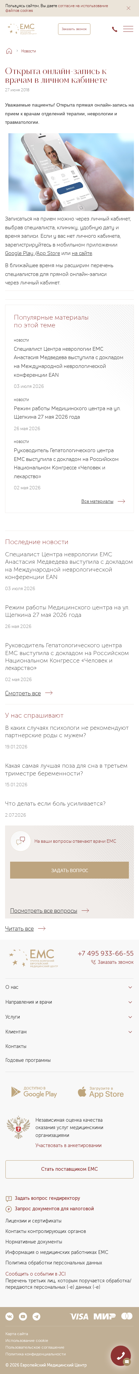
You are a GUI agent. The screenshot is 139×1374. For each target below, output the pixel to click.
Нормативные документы (33, 1242)
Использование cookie (26, 1340)
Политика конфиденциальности (35, 1354)
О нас (12, 987)
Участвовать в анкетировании (68, 1145)
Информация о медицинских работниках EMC (56, 1252)
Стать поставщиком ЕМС (69, 1169)
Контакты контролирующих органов (45, 1231)
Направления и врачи (28, 1002)
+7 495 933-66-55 (106, 953)
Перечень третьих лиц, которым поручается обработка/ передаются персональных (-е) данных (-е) (68, 1284)
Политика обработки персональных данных (53, 1263)
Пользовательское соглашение (34, 1347)
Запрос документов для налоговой (54, 1209)
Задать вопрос (69, 870)
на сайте (82, 253)
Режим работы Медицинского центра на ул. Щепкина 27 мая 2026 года (67, 412)
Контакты (15, 1046)
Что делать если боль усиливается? (55, 804)
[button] (129, 8)
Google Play (20, 253)
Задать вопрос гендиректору (47, 1198)
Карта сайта (16, 1333)
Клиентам (16, 1032)
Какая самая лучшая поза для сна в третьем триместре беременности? (66, 769)
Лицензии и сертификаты (33, 1221)
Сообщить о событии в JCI (35, 1274)
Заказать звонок (74, 29)
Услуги (12, 1017)
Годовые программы (28, 1060)
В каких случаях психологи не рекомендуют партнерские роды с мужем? (67, 731)
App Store (48, 253)
